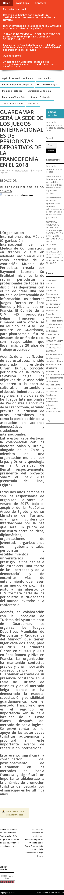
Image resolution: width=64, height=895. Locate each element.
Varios (31, 103)
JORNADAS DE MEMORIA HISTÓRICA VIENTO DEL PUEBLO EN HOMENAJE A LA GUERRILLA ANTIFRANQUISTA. (31, 37)
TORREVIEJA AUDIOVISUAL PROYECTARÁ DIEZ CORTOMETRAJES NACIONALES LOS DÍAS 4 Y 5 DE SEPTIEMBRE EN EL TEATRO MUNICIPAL (54, 233)
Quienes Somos (12, 55)
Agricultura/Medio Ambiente (17, 78)
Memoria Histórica (12, 90)
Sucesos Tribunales (41, 97)
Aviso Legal (22, 3)
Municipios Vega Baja (39, 90)
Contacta (40, 3)
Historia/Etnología (47, 84)
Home (6, 3)
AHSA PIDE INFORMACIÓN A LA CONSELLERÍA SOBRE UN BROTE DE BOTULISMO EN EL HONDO (55, 256)
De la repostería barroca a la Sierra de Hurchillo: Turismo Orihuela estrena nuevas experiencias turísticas (55, 184)
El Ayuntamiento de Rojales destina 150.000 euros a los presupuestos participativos (32, 27)
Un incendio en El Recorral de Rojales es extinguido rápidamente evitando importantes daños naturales (30, 64)
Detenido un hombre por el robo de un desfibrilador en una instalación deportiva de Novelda (29, 17)
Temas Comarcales (12, 103)
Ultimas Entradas (52, 114)
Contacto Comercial (14, 9)
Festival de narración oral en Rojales (54, 125)
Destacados (44, 78)
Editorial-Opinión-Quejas (15, 84)
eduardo (6, 170)
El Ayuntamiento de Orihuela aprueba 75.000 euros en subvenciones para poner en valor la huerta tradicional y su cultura (55, 207)
